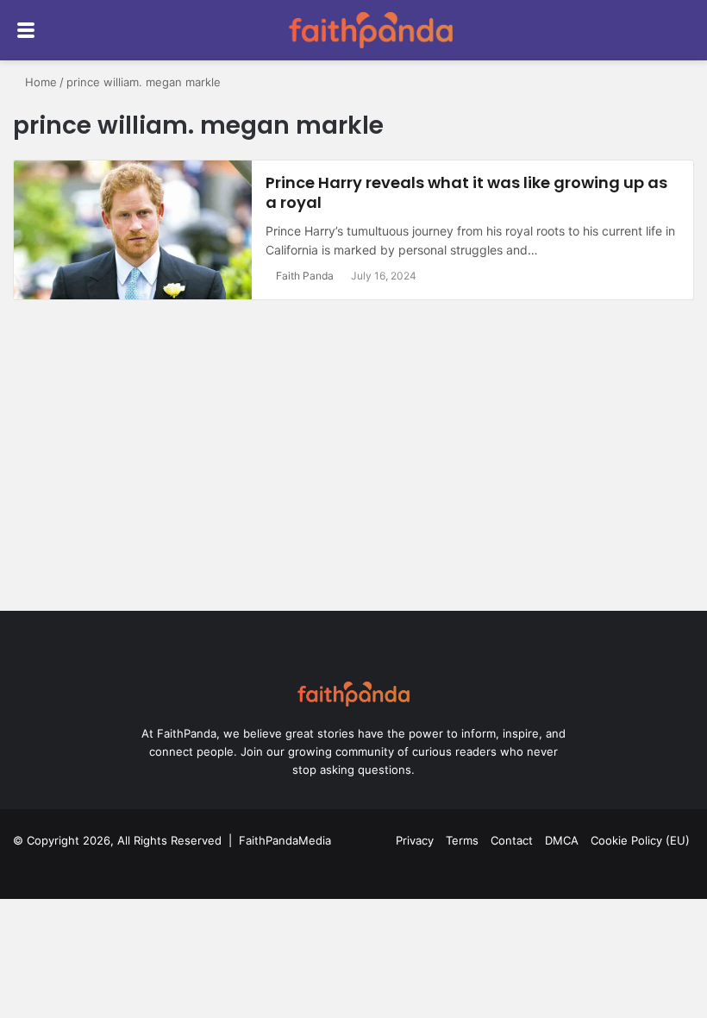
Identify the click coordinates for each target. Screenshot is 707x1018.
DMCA (562, 840)
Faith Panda (305, 275)
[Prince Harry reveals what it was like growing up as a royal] (133, 230)
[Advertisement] (353, 464)
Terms (462, 840)
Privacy (415, 840)
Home (39, 82)
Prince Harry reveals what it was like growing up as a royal (466, 192)
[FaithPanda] (371, 30)
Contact (512, 840)
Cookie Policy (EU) (640, 840)
